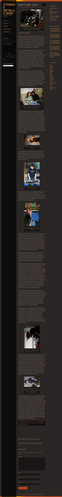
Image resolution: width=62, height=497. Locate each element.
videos (51, 84)
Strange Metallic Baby (9, 8)
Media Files (5, 26)
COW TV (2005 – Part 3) (39, 433)
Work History (6, 23)
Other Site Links (6, 31)
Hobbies (51, 71)
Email (19, 477)
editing (51, 69)
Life (50, 73)
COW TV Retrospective (55, 16)
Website (20, 482)
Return (51, 8)
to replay (52, 79)
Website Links (52, 87)
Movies (51, 74)
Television (34, 421)
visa (50, 86)
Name (19, 472)
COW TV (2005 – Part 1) (24, 433)
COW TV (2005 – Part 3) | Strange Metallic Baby (32, 443)
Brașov (51, 11)
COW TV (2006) (53, 19)
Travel (51, 81)
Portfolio (5, 20)
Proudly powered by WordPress (25, 494)
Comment (20, 456)
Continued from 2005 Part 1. (24, 32)
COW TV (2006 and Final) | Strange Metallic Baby (55, 54)
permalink (27, 424)
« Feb (4, 59)
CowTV (30, 421)
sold (50, 76)
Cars (51, 64)
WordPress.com (43, 494)
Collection (52, 66)
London (51, 13)
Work (37, 421)
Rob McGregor (32, 6)
